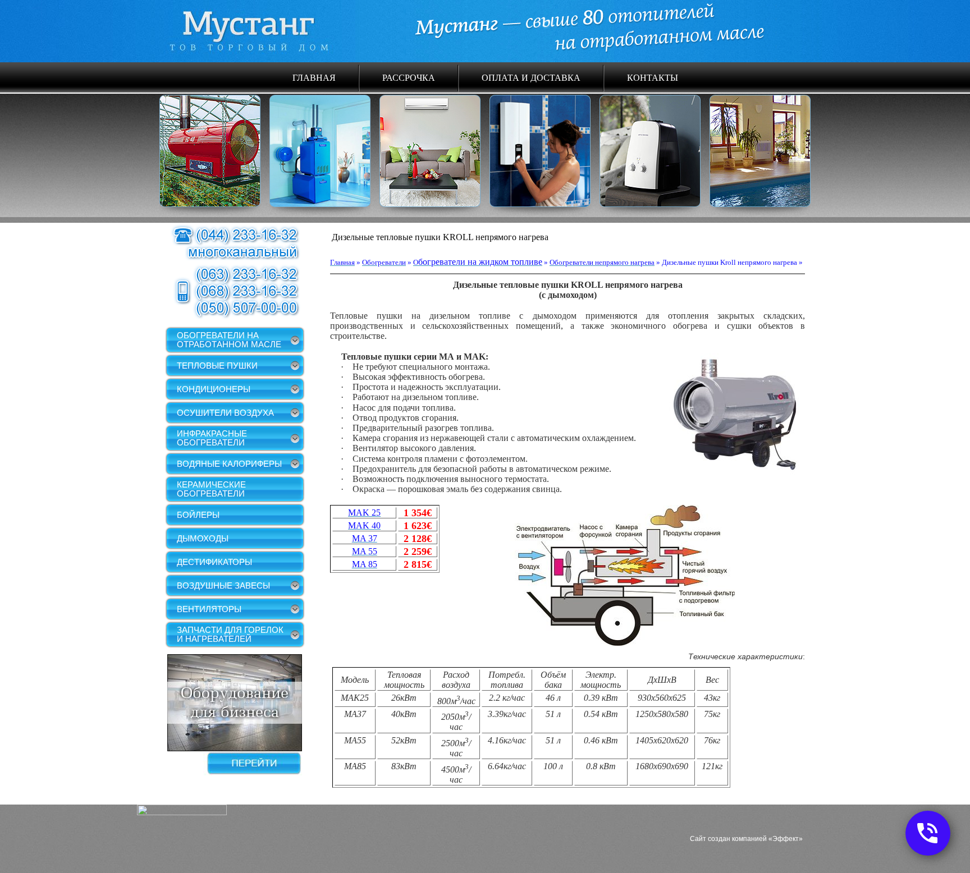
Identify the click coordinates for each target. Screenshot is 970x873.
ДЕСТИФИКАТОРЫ (214, 562)
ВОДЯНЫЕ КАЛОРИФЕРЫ (229, 463)
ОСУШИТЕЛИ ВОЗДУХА (225, 412)
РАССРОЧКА (408, 77)
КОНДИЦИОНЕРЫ (213, 389)
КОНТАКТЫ (652, 77)
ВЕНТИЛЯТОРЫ (209, 609)
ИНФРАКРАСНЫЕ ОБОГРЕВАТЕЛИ (212, 438)
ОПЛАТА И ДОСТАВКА (531, 77)
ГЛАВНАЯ (314, 77)
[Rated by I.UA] (182, 812)
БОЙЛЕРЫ (198, 515)
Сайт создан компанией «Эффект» (746, 839)
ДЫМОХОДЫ (202, 538)
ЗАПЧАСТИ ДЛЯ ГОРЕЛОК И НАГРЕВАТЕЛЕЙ (230, 634)
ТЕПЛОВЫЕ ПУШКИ (217, 365)
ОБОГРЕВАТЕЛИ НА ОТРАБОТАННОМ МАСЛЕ (229, 339)
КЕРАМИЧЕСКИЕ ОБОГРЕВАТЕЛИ (211, 489)
